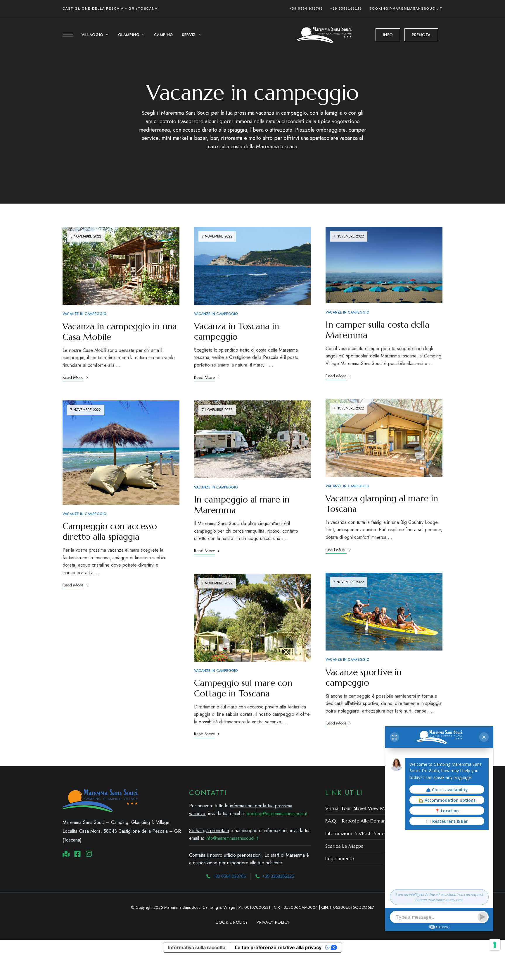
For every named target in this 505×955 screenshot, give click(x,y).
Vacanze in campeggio (84, 313)
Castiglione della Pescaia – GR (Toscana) (111, 8)
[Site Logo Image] (324, 35)
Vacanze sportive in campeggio (364, 677)
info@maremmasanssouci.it (232, 838)
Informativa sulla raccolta (196, 947)
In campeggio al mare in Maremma (242, 504)
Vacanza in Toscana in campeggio (236, 331)
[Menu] (68, 34)
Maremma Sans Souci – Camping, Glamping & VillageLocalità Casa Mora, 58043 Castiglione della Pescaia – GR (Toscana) (122, 831)
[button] (388, 34)
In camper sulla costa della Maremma (377, 329)
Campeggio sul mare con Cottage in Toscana (243, 688)
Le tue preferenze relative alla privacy (278, 947)
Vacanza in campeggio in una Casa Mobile (120, 331)
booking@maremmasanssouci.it (405, 8)
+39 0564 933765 (306, 8)
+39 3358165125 (346, 8)
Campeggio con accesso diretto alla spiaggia (110, 531)
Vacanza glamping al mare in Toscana (382, 503)
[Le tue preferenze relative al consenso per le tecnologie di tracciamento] (494, 944)
